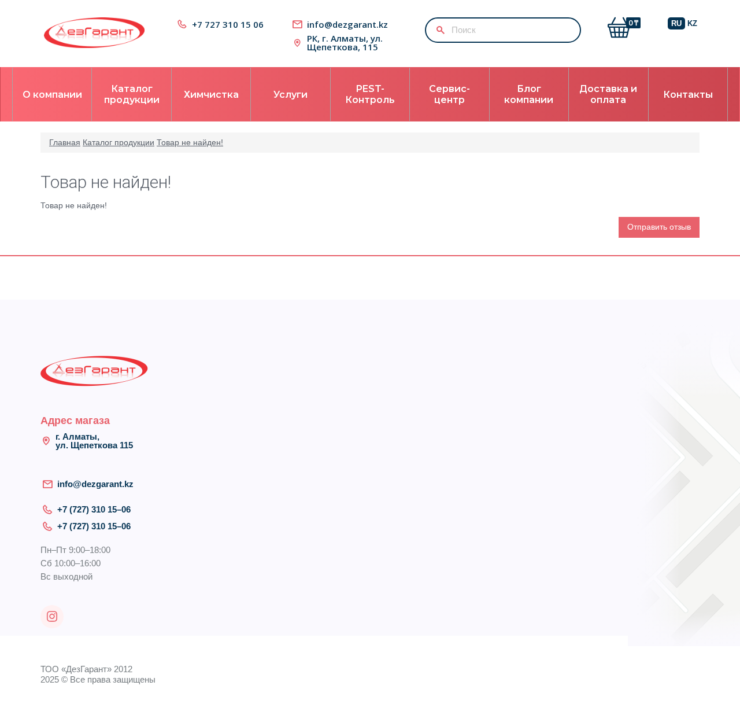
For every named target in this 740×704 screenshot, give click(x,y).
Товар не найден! (190, 142)
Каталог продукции (132, 94)
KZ (692, 23)
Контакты (688, 94)
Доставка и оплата (608, 94)
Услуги (290, 94)
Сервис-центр (449, 94)
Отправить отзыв (659, 226)
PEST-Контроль (370, 94)
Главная (64, 142)
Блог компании (528, 94)
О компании (52, 94)
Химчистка (211, 94)
